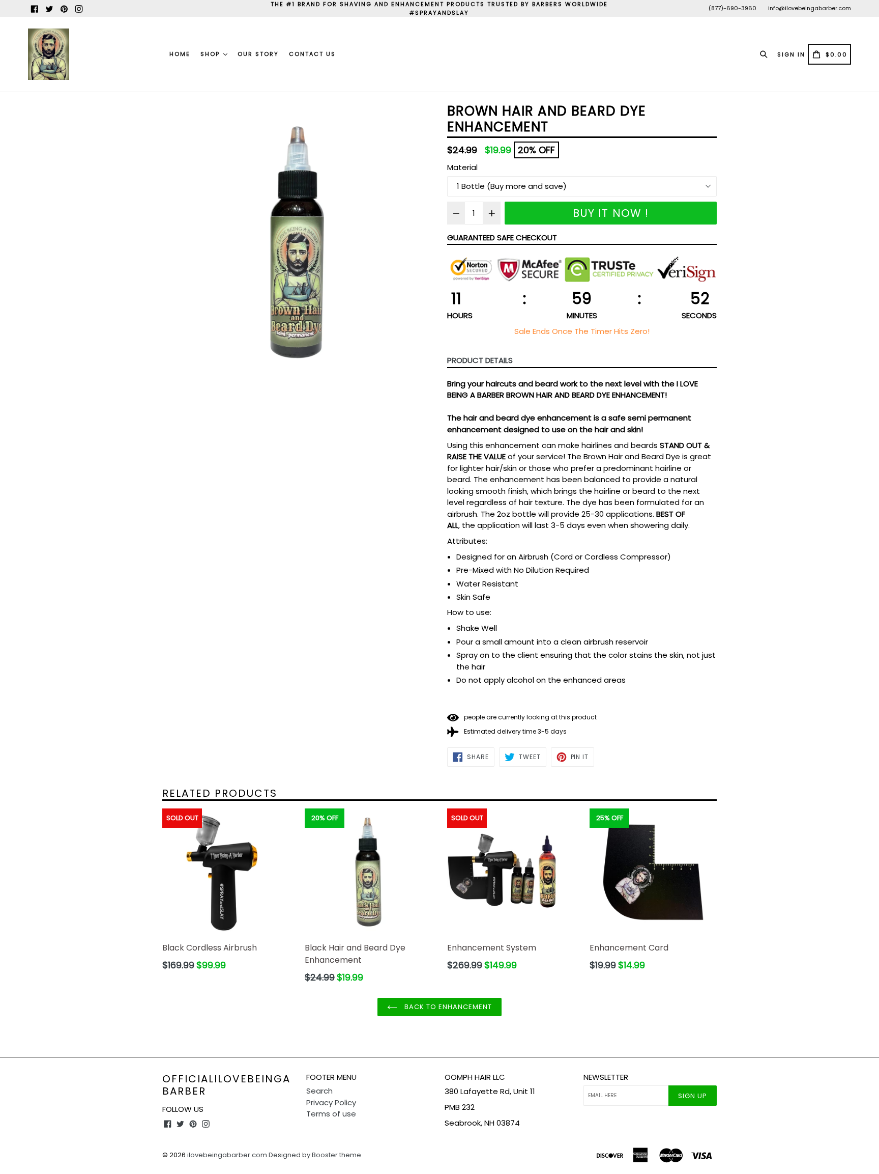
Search (319, 1090)
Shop (211, 54)
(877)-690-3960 (732, 8)
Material (462, 167)
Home (179, 54)
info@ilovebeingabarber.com (809, 8)
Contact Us (312, 54)
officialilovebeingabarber (226, 1085)
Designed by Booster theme (315, 1155)
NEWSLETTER (605, 1077)
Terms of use (331, 1113)
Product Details (480, 360)
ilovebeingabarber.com (227, 1155)
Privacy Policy (331, 1102)
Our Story (258, 54)
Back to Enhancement (447, 1007)
